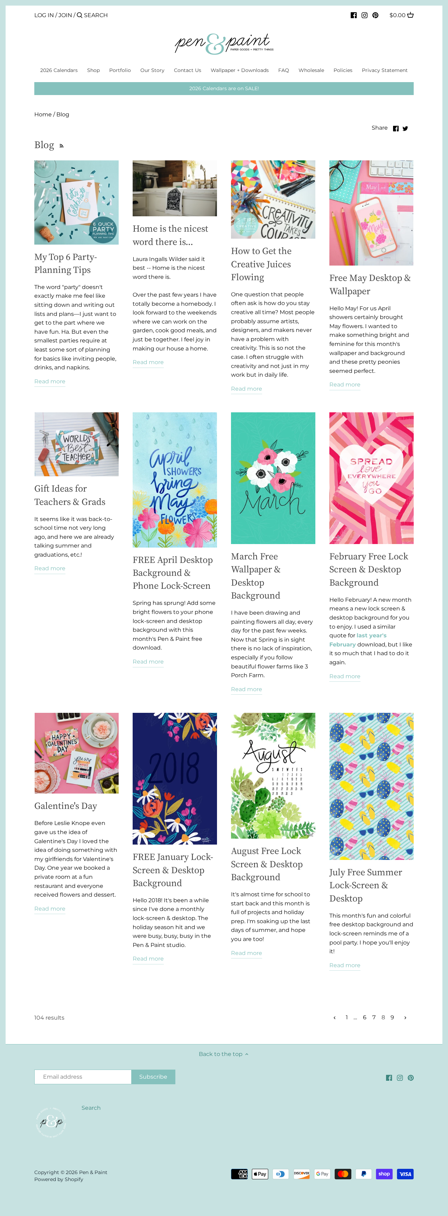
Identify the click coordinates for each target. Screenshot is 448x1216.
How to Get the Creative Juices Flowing (261, 263)
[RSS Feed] (60, 145)
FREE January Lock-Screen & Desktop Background (173, 869)
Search (91, 1108)
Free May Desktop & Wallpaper (370, 284)
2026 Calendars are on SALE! (224, 88)
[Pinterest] (375, 15)
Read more (49, 381)
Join (65, 15)
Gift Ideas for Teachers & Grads (69, 495)
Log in (44, 15)
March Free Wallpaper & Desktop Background (256, 576)
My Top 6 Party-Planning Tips (65, 263)
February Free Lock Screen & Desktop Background (368, 569)
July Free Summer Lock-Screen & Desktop (365, 885)
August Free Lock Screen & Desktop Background (267, 863)
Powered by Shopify (58, 1179)
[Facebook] (354, 15)
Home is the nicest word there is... (170, 235)
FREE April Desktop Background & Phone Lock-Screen (173, 572)
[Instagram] (365, 15)
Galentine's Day (65, 805)
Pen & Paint (93, 1172)
